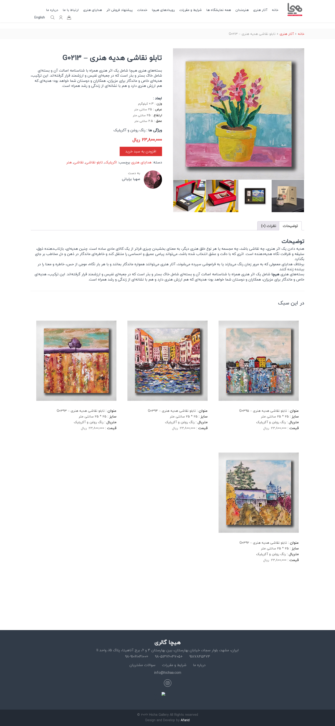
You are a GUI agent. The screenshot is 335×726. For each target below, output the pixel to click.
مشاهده (230, 442)
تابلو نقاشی (94, 162)
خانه (275, 10)
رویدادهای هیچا (163, 10)
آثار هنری (260, 10)
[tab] (290, 225)
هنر (69, 162)
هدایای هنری (92, 10)
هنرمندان (242, 10)
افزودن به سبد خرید (140, 151)
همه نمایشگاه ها (218, 10)
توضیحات (290, 226)
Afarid (185, 720)
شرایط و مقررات (190, 10)
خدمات (142, 10)
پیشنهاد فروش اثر (119, 10)
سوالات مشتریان (142, 665)
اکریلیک (111, 162)
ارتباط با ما (71, 10)
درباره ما (52, 10)
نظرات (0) (268, 226)
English (39, 17)
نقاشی (79, 162)
